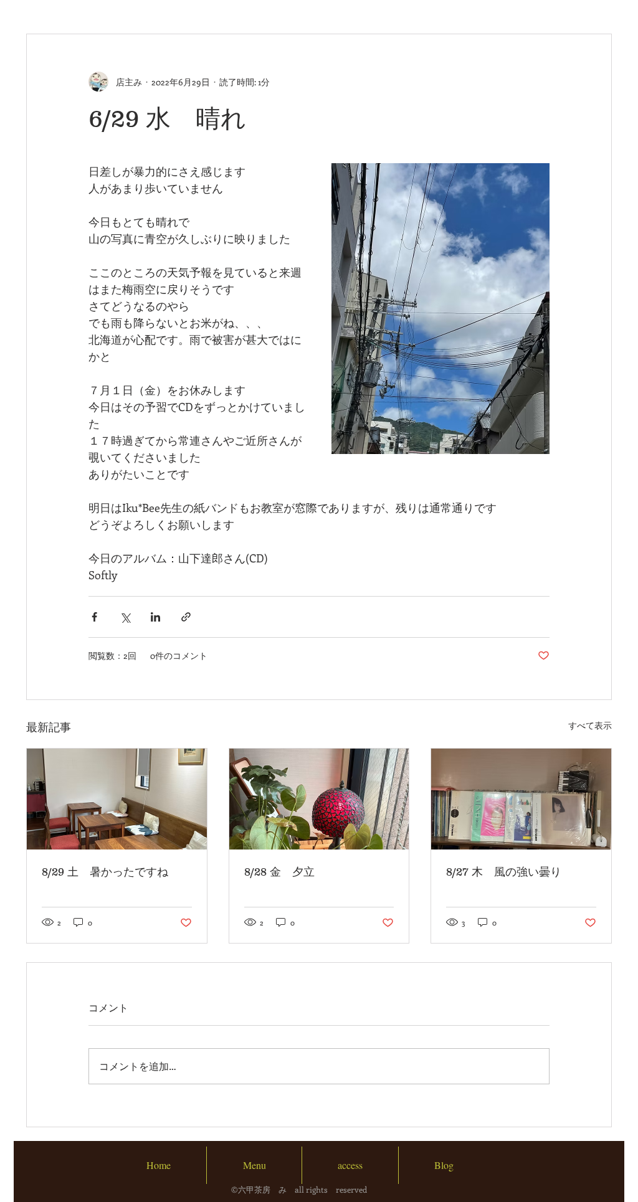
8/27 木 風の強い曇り (503, 872)
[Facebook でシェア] (94, 617)
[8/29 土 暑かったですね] (117, 799)
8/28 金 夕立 (279, 872)
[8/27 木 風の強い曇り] (521, 799)
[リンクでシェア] (186, 617)
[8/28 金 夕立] (319, 799)
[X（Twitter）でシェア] (125, 617)
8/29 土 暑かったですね (105, 872)
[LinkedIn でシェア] (155, 617)
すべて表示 (590, 725)
